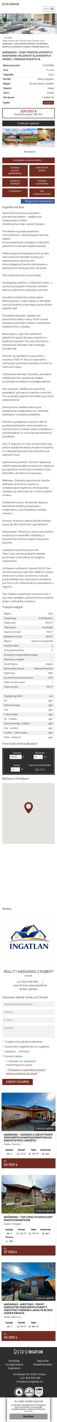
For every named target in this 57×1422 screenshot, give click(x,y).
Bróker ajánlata (28, 989)
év (45, 757)
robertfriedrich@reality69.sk (29, 985)
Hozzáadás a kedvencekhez (27, 160)
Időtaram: (40, 753)
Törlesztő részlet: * (28, 114)
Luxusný (48, 102)
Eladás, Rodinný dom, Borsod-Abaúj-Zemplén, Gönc (23, 41)
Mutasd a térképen (15, 182)
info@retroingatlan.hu (29, 1381)
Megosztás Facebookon (39, 201)
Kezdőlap (8, 38)
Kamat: (17, 765)
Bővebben (28, 1411)
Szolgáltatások (14, 1364)
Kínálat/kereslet (42, 1364)
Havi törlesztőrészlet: (40, 767)
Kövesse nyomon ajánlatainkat (15, 170)
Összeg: (17, 753)
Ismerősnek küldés (42, 169)
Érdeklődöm (15, 191)
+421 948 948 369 (26, 982)
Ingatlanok (14, 1368)
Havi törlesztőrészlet (42, 192)
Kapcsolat (43, 1361)
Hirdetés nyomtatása (42, 182)
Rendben (28, 1416)
